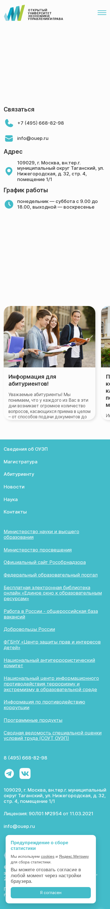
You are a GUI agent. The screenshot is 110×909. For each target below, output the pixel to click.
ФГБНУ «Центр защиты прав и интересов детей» (52, 644)
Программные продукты (33, 720)
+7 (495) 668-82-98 (40, 123)
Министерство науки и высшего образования (41, 534)
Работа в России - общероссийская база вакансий (51, 614)
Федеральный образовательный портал (51, 575)
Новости (14, 487)
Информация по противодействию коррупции (44, 704)
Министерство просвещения (38, 550)
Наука (11, 499)
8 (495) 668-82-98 (25, 758)
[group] (49, 363)
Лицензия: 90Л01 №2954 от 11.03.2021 (48, 813)
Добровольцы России (29, 629)
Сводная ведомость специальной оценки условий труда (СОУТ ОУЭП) (53, 735)
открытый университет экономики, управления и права (45, 14)
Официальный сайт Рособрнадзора (45, 562)
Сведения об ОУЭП (26, 449)
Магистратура (21, 461)
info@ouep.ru (33, 138)
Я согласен (50, 892)
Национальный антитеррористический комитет (49, 663)
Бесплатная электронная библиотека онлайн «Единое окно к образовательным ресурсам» (53, 593)
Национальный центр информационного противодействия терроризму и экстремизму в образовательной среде (51, 683)
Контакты (15, 512)
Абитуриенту (19, 474)
